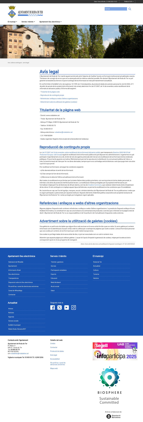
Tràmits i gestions (57, 262)
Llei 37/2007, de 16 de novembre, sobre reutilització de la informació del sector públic (71, 152)
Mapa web (54, 368)
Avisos (10, 309)
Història (96, 278)
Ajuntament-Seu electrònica (49, 22)
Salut (53, 290)
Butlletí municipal (14, 325)
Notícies (11, 313)
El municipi (12, 22)
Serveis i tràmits (27, 22)
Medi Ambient (56, 282)
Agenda (11, 317)
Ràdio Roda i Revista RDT (17, 329)
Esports (53, 274)
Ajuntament (12, 266)
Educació (54, 278)
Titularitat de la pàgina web (50, 92)
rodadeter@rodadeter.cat (64, 132)
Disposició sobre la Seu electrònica (20, 282)
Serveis (53, 266)
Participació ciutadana (58, 270)
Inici (9, 62)
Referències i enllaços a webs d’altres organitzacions (59, 98)
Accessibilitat (55, 359)
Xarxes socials (13, 321)
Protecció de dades (57, 351)
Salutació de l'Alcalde (15, 262)
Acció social (55, 286)
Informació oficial (14, 270)
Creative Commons (95, 185)
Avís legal (53, 355)
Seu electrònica (13, 274)
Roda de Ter (97, 262)
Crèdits (52, 343)
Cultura (95, 270)
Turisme (96, 274)
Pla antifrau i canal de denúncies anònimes (23, 286)
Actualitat (96, 266)
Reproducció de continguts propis (52, 95)
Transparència (13, 278)
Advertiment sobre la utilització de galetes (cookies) (59, 102)
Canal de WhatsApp (15, 290)
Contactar (11, 295)
